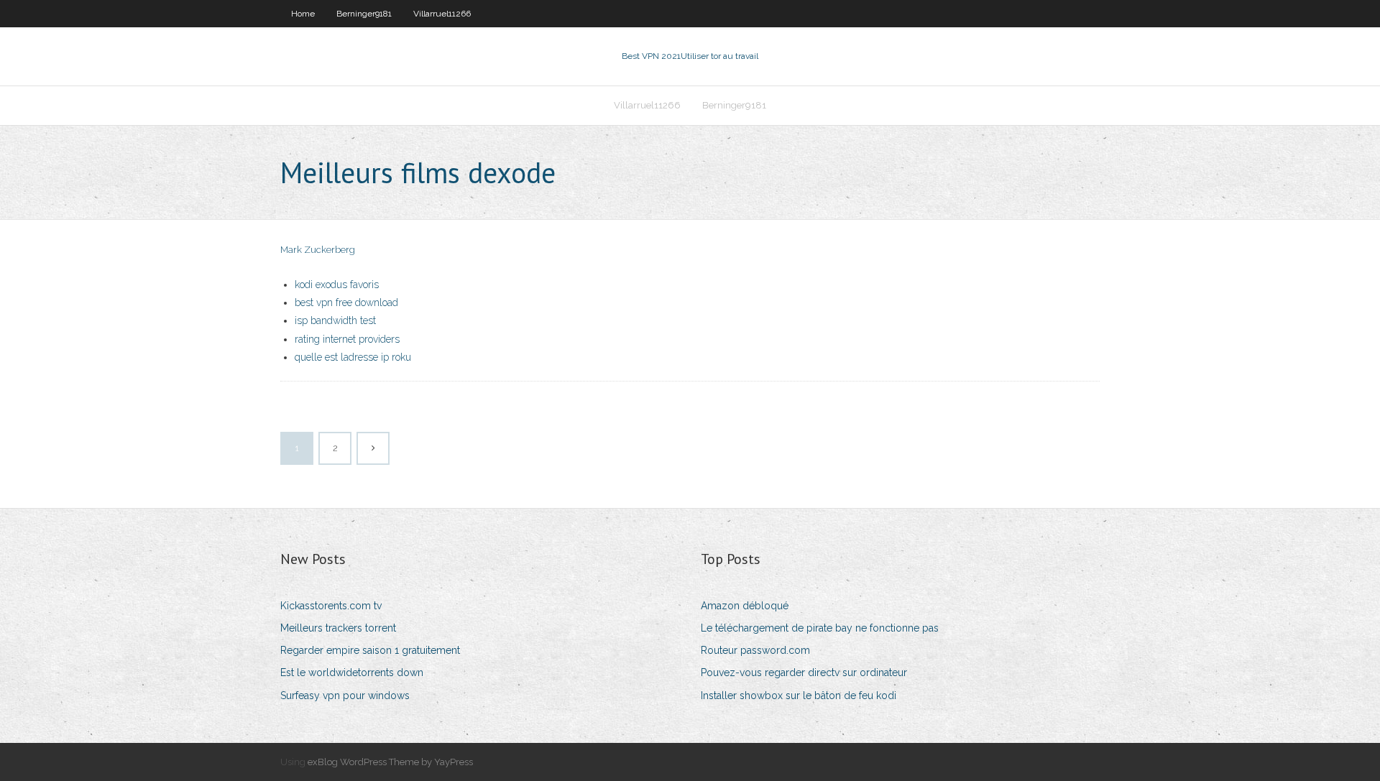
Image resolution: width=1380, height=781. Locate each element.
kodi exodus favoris (337, 284)
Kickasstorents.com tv (331, 605)
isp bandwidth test (335, 320)
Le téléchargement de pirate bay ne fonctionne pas (820, 628)
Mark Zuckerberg (317, 249)
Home (303, 14)
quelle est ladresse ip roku (353, 357)
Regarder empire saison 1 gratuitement (370, 650)
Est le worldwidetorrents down (351, 672)
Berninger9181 (364, 14)
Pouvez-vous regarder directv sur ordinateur (804, 672)
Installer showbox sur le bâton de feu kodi (798, 695)
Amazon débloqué (744, 605)
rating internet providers (347, 339)
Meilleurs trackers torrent (338, 628)
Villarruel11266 (442, 14)
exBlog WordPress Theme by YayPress (390, 762)
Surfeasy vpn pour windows (345, 695)
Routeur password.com (755, 650)
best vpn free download (346, 302)
